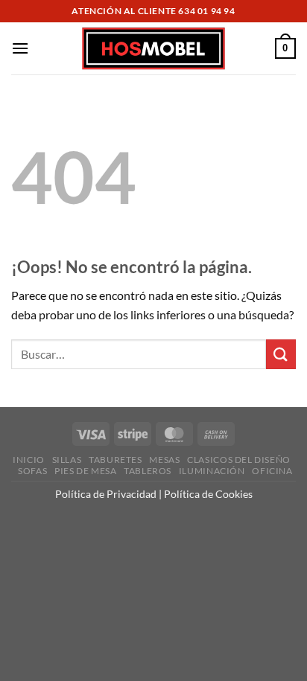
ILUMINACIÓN (212, 470)
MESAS (164, 459)
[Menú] (20, 48)
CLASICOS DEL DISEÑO (239, 459)
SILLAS (67, 459)
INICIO (29, 459)
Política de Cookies (208, 493)
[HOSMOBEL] (154, 49)
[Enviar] (281, 353)
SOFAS (32, 470)
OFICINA (272, 470)
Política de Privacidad (105, 493)
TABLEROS (147, 470)
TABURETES (115, 459)
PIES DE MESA (85, 470)
